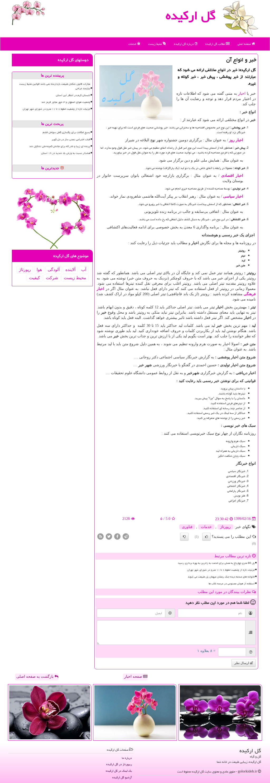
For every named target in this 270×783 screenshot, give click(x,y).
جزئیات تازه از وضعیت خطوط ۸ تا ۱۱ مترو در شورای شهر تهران (221, 570)
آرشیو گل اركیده (122, 777)
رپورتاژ (225, 527)
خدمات (132, 44)
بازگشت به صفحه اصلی (35, 677)
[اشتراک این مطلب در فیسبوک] (117, 536)
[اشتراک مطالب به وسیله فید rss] (100, 536)
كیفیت (34, 277)
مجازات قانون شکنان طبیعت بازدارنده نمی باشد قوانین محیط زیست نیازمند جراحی (54, 86)
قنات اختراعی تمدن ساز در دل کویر (71, 139)
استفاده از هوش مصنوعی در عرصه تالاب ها (232, 583)
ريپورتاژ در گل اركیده (119, 764)
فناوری (187, 527)
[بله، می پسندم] (206, 537)
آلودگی (54, 269)
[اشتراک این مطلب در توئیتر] (109, 536)
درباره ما (127, 758)
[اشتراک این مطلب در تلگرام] (125, 536)
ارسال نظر (242, 663)
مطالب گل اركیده (215, 44)
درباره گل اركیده (184, 44)
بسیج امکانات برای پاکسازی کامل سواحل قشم (66, 132)
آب (83, 269)
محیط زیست (155, 44)
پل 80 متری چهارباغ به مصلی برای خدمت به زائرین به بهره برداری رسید (216, 563)
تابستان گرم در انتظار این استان (73, 95)
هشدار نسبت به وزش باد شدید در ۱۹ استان (65, 153)
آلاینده (70, 269)
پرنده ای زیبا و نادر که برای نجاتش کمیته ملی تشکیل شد (59, 146)
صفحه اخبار (133, 677)
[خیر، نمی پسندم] (184, 537)
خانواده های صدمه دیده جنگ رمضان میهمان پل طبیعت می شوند (221, 576)
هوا (39, 269)
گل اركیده (191, 15)
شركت (52, 277)
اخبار (241, 94)
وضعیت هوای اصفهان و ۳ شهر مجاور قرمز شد (65, 102)
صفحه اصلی (245, 44)
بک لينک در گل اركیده (119, 771)
